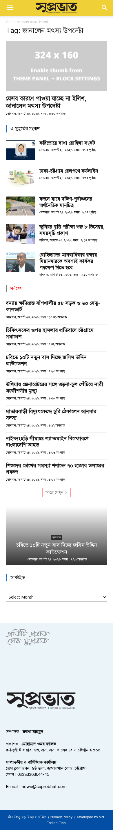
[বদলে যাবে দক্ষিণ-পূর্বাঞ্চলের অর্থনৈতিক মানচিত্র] (20, 206)
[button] (10, 8)
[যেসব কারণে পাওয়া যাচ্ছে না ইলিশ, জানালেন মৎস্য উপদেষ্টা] (56, 66)
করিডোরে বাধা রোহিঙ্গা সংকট (67, 143)
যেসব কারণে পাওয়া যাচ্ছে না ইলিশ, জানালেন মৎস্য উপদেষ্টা (46, 102)
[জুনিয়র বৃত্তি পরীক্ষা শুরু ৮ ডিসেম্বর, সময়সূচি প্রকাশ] (20, 234)
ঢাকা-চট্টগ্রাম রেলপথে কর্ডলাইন (68, 171)
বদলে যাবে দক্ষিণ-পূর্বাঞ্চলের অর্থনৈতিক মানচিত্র (65, 202)
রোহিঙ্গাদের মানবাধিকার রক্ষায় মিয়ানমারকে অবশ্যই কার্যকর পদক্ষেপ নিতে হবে (68, 261)
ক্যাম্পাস (56, 537)
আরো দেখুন (54, 492)
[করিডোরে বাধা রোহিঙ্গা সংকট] (20, 150)
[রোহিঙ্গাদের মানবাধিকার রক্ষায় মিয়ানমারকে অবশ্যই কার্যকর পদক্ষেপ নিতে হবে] (20, 262)
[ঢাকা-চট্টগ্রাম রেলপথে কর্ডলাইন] (20, 178)
